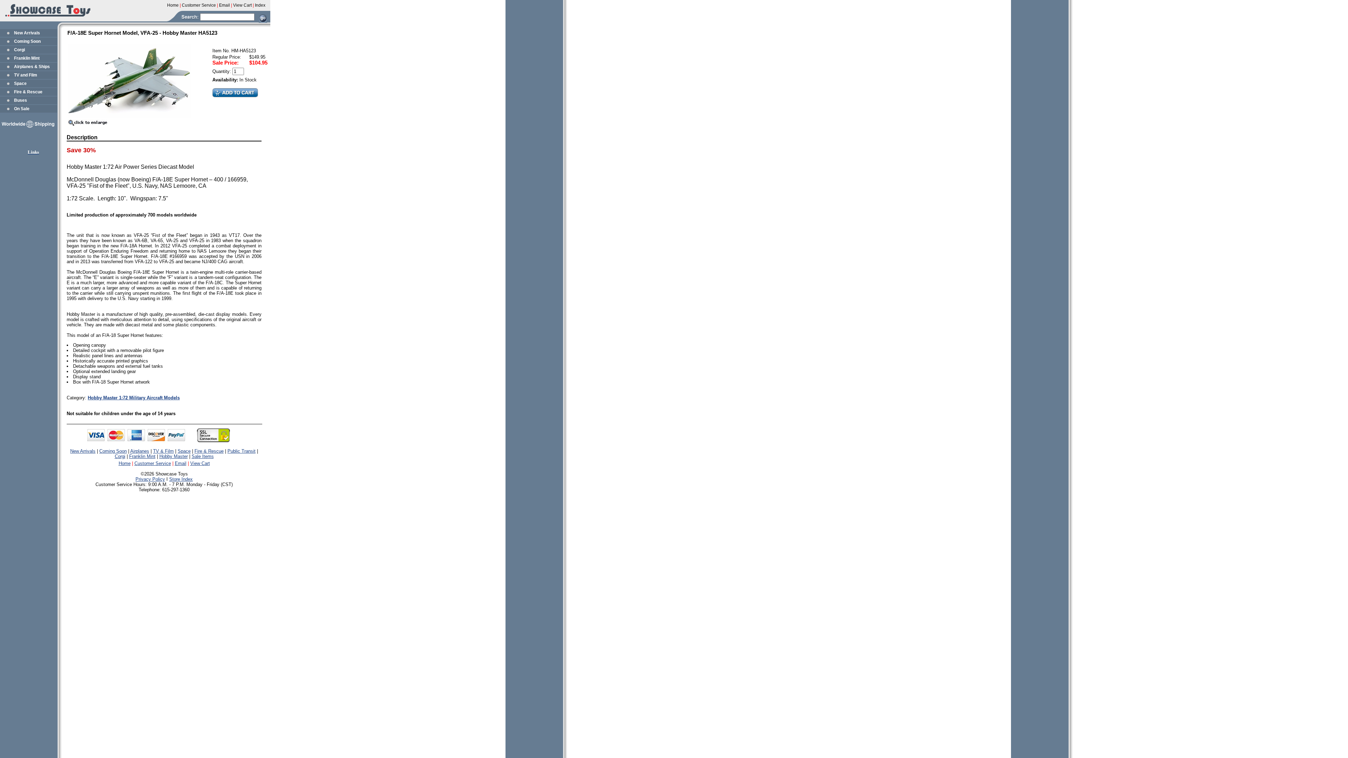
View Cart (200, 463)
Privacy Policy (150, 479)
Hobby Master (173, 456)
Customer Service (152, 463)
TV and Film (25, 75)
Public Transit (241, 451)
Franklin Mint (27, 58)
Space (20, 83)
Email (180, 463)
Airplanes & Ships (32, 66)
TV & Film (163, 451)
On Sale (21, 108)
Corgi (19, 49)
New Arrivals (27, 33)
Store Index (181, 479)
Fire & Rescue (28, 91)
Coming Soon (27, 41)
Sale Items (203, 456)
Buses (20, 100)
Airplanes (139, 451)
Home (125, 463)
